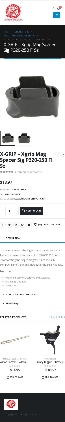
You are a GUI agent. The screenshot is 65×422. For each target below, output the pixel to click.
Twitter (9, 225)
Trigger (17, 359)
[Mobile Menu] (56, 15)
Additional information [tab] (21, 294)
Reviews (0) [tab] (12, 303)
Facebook (3, 225)
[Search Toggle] (53, 8)
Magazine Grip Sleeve (25, 198)
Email (29, 225)
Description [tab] (13, 238)
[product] (15, 340)
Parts (42, 198)
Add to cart (34, 210)
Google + (22, 225)
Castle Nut (47, 359)
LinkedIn (16, 225)
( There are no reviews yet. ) (29, 171)
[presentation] (4, 97)
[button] (50, 317)
